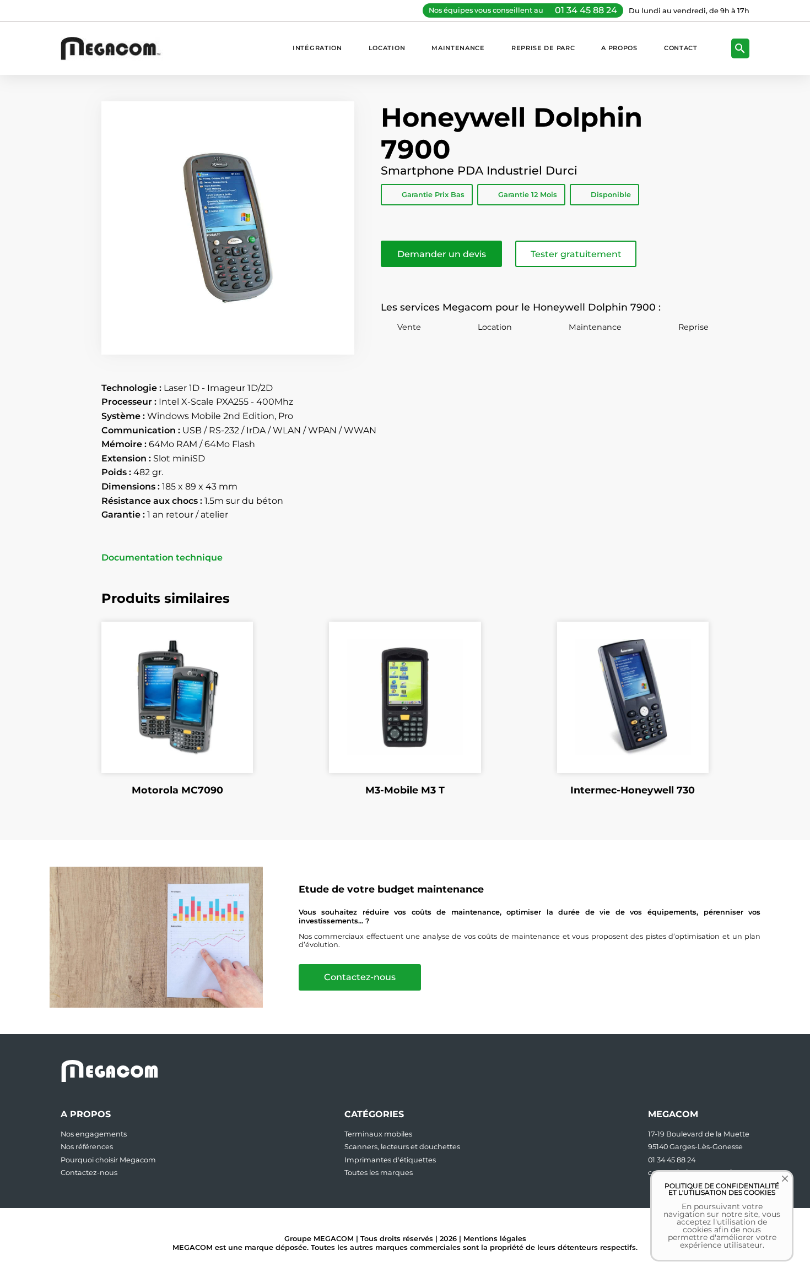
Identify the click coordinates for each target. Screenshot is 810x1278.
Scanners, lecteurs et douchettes (402, 1147)
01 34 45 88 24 (586, 10)
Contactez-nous (360, 977)
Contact (681, 48)
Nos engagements (94, 1134)
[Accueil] (116, 48)
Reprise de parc (543, 48)
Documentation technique (162, 557)
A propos (619, 48)
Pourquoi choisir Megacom (108, 1160)
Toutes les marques (378, 1172)
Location (387, 48)
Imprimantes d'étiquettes (390, 1160)
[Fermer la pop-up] (777, 1187)
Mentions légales (494, 1239)
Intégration (317, 48)
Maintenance (458, 48)
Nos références (87, 1147)
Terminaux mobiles (378, 1134)
